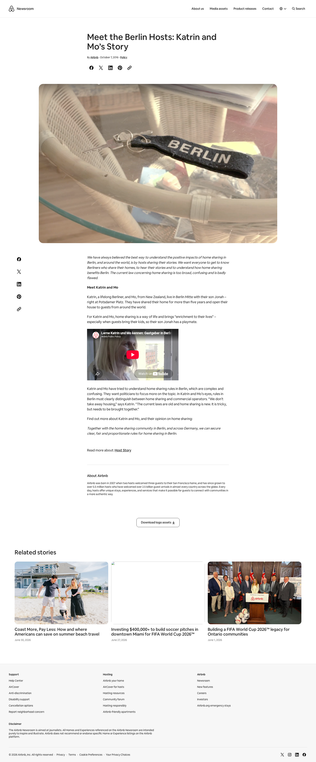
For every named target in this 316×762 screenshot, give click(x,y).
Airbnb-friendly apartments (119, 711)
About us (197, 9)
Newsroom (25, 9)
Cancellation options (21, 705)
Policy (123, 57)
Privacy (61, 754)
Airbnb (94, 57)
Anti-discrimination (20, 693)
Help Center (16, 680)
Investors (202, 699)
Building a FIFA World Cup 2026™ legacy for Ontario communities (249, 632)
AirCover (14, 687)
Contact (268, 9)
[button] (283, 8)
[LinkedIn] (297, 755)
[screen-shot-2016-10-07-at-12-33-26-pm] (158, 163)
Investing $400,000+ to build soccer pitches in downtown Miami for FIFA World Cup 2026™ (154, 632)
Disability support (19, 699)
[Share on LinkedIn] (110, 67)
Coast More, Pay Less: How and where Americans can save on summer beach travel (57, 632)
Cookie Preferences (90, 754)
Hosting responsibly (114, 705)
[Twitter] (282, 755)
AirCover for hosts (113, 687)
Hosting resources (114, 693)
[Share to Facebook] (91, 67)
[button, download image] (269, 92)
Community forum (114, 699)
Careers (201, 693)
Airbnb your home (113, 680)
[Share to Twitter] (101, 67)
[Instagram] (290, 755)
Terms (72, 754)
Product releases (245, 9)
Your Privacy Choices (118, 754)
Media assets (219, 9)
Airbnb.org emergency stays (214, 705)
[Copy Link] (129, 67)
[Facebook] (304, 755)
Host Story (123, 450)
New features (205, 687)
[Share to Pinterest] (120, 67)
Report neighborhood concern (26, 711)
